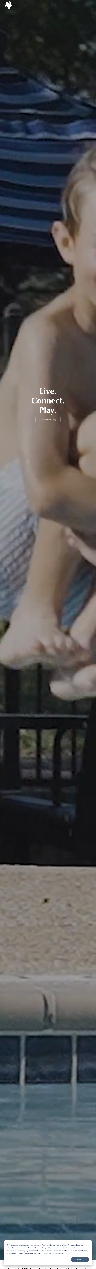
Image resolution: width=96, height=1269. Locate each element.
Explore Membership (48, 419)
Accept (80, 1259)
